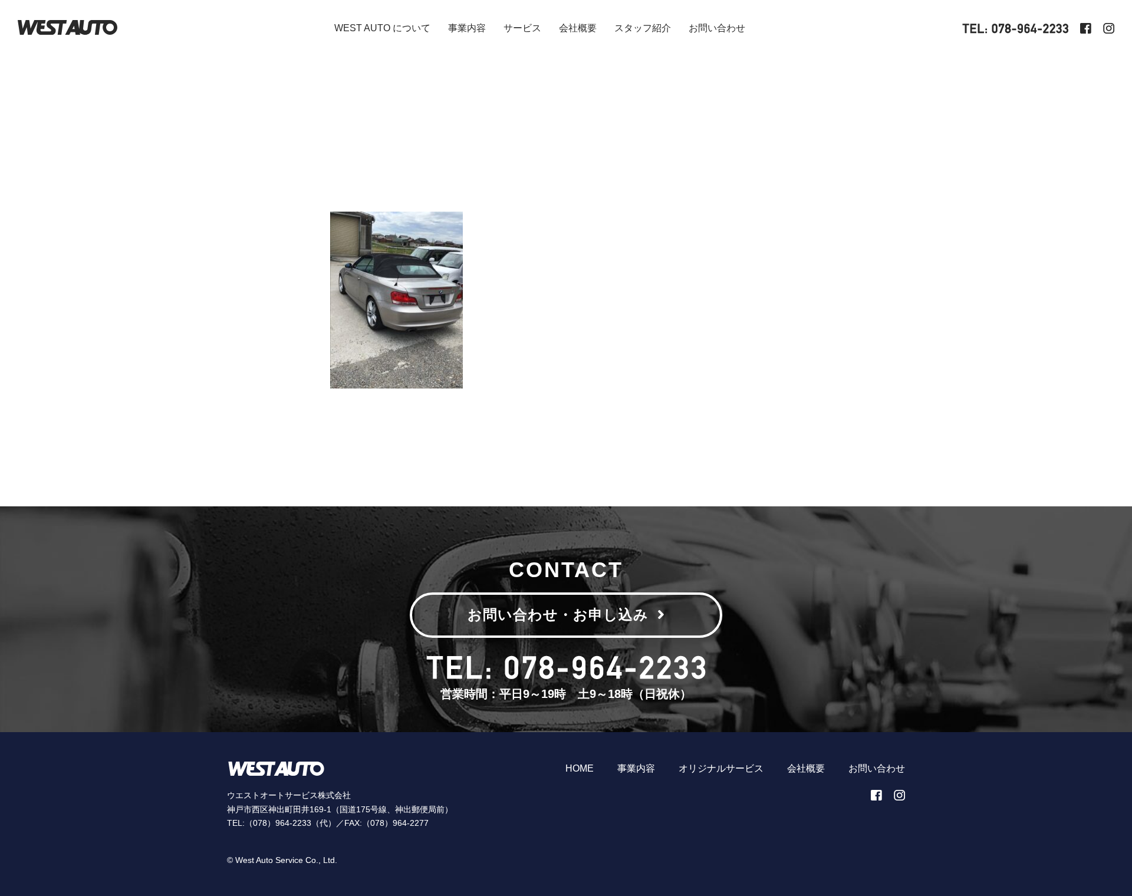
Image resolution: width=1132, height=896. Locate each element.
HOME (579, 768)
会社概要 (578, 28)
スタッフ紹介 (642, 28)
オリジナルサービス (721, 768)
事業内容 (467, 28)
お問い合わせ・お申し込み (558, 614)
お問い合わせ (717, 28)
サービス (522, 28)
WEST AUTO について (382, 28)
